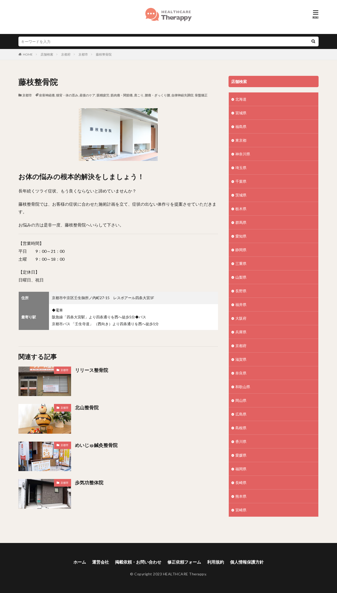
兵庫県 (240, 332)
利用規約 (215, 561)
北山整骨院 (87, 407)
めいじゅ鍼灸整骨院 (96, 445)
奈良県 (240, 373)
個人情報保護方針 (247, 561)
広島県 (240, 414)
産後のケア (87, 95)
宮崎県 (240, 510)
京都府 (66, 54)
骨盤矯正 (201, 95)
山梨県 (240, 277)
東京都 (240, 140)
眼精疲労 (103, 95)
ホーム (79, 561)
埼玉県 (240, 167)
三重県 (240, 263)
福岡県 (240, 469)
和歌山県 (242, 386)
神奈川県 (242, 154)
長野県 (240, 291)
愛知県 (240, 236)
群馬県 (240, 222)
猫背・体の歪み (67, 95)
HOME (28, 54)
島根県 (240, 428)
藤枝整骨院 (104, 54)
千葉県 (240, 181)
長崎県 (240, 482)
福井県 (240, 304)
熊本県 (240, 496)
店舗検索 (47, 54)
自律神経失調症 (182, 95)
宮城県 (240, 113)
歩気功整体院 (89, 482)
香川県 (240, 441)
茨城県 (240, 195)
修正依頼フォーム (184, 561)
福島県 (240, 126)
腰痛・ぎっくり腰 (157, 95)
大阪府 (240, 318)
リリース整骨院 (91, 370)
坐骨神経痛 (47, 95)
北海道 (240, 99)
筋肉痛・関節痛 (122, 95)
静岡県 (240, 250)
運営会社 (100, 561)
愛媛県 (240, 455)
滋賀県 (240, 359)
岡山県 (240, 400)
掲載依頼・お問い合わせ (138, 561)
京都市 (83, 54)
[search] (313, 41)
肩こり (138, 95)
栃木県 (240, 208)
